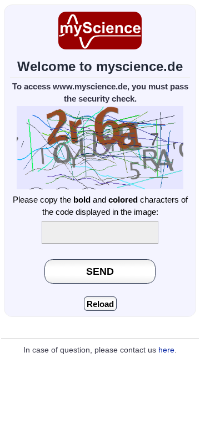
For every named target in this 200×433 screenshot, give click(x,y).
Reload (100, 304)
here (166, 350)
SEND (100, 271)
